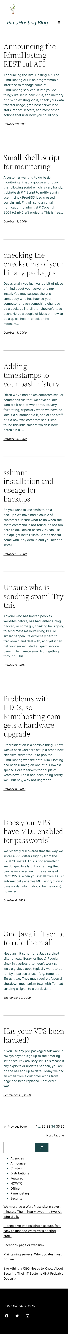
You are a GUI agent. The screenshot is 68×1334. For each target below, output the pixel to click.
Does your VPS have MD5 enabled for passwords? (33, 831)
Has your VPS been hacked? (33, 1035)
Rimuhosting (19, 1193)
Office (15, 1188)
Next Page (55, 1135)
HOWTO (16, 1183)
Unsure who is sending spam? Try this (33, 596)
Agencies (17, 1158)
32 (44, 1126)
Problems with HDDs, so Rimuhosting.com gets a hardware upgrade (32, 716)
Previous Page (15, 1126)
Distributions (19, 1173)
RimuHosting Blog (27, 23)
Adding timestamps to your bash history (31, 375)
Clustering (17, 1168)
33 (48, 1126)
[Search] (41, 1147)
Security (16, 1198)
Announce (17, 1163)
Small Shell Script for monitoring (31, 162)
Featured (17, 1178)
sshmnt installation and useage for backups (28, 485)
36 (63, 1126)
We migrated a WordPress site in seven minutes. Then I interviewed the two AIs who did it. (32, 1212)
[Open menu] (59, 23)
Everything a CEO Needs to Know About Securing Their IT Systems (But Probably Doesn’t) (33, 1273)
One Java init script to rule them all (34, 938)
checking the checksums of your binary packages (33, 264)
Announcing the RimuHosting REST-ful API (29, 55)
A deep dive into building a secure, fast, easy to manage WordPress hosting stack (32, 1231)
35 (58, 1126)
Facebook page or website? (23, 1245)
